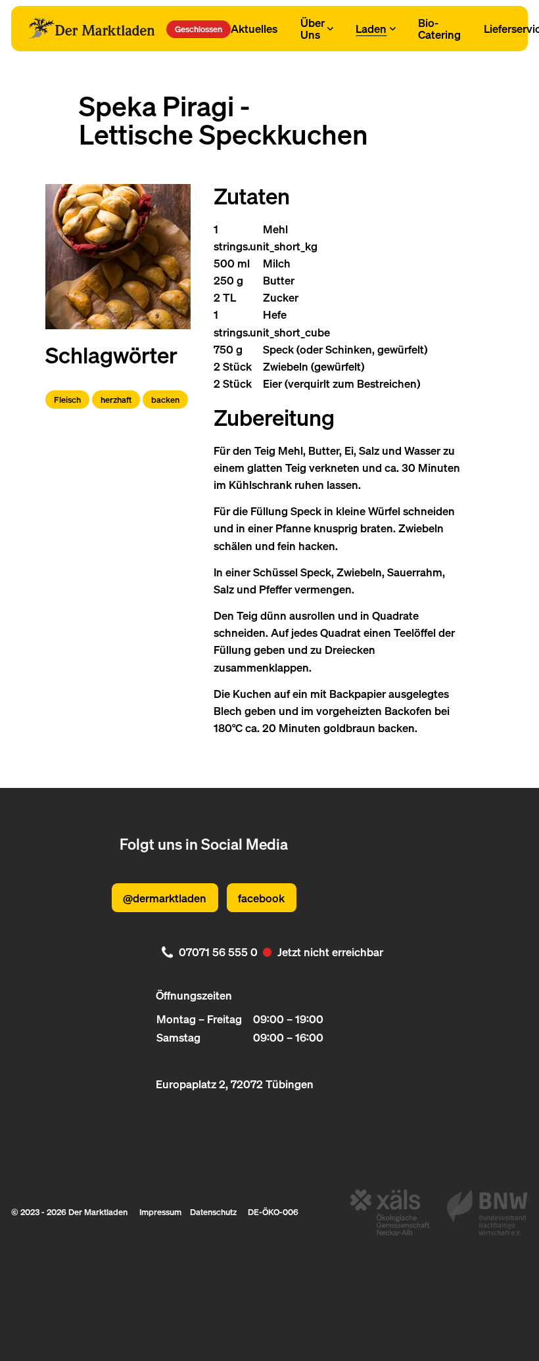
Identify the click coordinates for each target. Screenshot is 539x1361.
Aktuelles (254, 28)
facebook (261, 897)
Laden (371, 28)
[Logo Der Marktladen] (91, 28)
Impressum (160, 1212)
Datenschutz (213, 1212)
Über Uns (312, 28)
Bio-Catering (439, 28)
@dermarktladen (164, 897)
